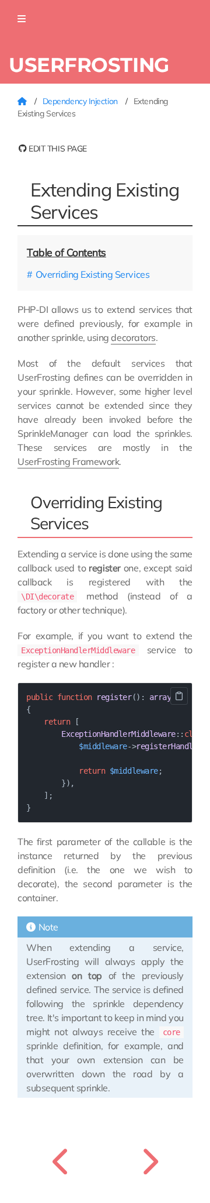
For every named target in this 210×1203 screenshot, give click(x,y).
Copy (179, 696)
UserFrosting (89, 65)
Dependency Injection (81, 101)
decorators (133, 337)
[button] (21, 18)
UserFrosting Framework (68, 461)
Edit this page (57, 148)
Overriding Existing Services (92, 274)
